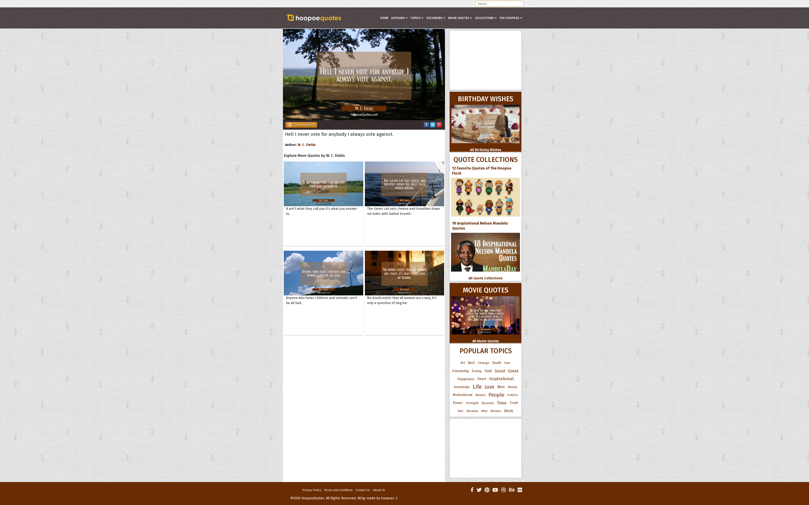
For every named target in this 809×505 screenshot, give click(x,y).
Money (512, 387)
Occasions (434, 18)
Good (500, 370)
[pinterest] (487, 490)
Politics (512, 395)
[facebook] (472, 490)
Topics (415, 18)
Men (501, 387)
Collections (484, 18)
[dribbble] (503, 490)
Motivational (462, 395)
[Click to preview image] (364, 74)
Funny (477, 371)
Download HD (304, 125)
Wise (484, 411)
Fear (507, 363)
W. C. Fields (307, 145)
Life (477, 387)
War (460, 411)
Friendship (460, 371)
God (488, 371)
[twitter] (479, 490)
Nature (480, 395)
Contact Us (363, 490)
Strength (472, 403)
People (496, 395)
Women (495, 411)
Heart (481, 379)
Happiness (465, 379)
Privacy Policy (311, 490)
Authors (397, 18)
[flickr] (520, 490)
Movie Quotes (458, 18)
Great (513, 370)
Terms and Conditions (338, 490)
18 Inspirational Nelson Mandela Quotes (480, 226)
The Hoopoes (509, 18)
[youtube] (495, 490)
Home (384, 18)
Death (496, 363)
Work (508, 411)
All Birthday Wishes (485, 150)
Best (471, 363)
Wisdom (472, 411)
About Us (379, 490)
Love (489, 387)
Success (487, 403)
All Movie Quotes (485, 341)
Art (463, 363)
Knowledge (462, 387)
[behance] (512, 490)
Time (501, 402)
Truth (513, 403)
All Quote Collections (485, 278)
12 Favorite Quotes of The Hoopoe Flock (481, 171)
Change (483, 363)
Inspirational (501, 378)
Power (458, 403)
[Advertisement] (485, 60)
